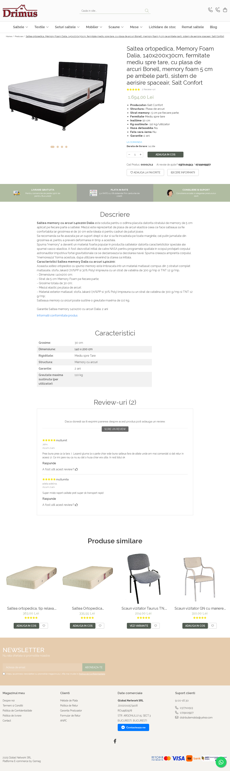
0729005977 (186, 712)
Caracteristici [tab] (115, 333)
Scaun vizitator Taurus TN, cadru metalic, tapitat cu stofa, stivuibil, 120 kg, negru (143, 608)
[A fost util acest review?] (76, 469)
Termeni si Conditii (13, 705)
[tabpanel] (59, 96)
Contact (7, 720)
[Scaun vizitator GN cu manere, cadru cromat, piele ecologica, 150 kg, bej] (199, 578)
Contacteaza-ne (136, 727)
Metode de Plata (69, 700)
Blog (213, 27)
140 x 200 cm (84, 349)
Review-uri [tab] (115, 402)
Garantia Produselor (71, 710)
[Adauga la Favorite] (44, 626)
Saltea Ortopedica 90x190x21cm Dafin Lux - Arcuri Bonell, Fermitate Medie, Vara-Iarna (87, 608)
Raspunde (49, 463)
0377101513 (186, 707)
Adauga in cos (165, 154)
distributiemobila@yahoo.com (196, 717)
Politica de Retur (69, 705)
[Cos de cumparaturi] (224, 10)
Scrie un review (115, 429)
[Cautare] (147, 11)
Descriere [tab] (115, 214)
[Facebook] (115, 741)
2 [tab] (57, 147)
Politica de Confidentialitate (92, 674)
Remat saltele (193, 27)
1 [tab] (52, 147)
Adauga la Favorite (146, 172)
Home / (10, 36)
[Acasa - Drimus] (21, 10)
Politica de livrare (12, 715)
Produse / (20, 36)
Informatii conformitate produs (57, 315)
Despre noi (9, 700)
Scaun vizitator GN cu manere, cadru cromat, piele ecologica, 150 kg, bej (199, 608)
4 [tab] (66, 147)
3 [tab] (62, 147)
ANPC (63, 720)
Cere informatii (184, 172)
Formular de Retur (70, 715)
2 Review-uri (148, 89)
